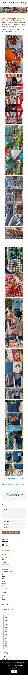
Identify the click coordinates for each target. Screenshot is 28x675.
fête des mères (19, 484)
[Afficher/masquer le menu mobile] (25, 4)
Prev (3, 659)
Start (4, 656)
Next (7, 659)
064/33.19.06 (5, 564)
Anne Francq (6, 484)
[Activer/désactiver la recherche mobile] (21, 4)
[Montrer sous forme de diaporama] (14, 242)
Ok (14, 671)
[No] (26, 667)
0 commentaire (9, 486)
